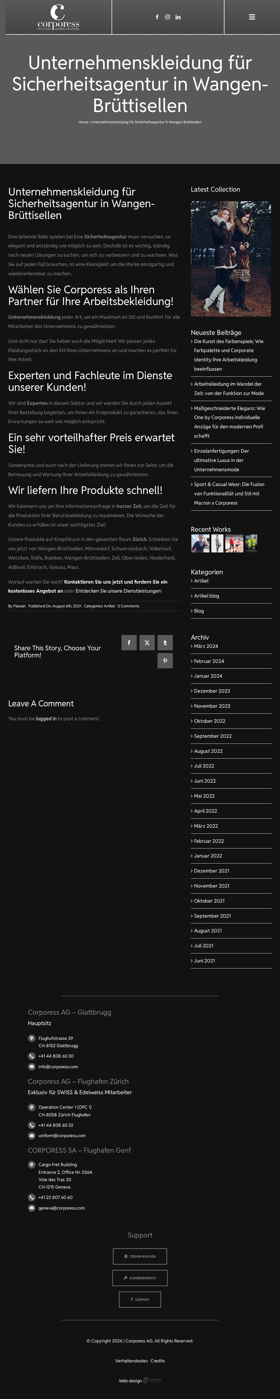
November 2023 (212, 706)
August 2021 (208, 930)
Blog (199, 611)
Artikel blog (206, 596)
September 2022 (213, 736)
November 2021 (211, 886)
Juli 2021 (203, 946)
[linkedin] (178, 16)
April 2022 (205, 811)
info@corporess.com (58, 1067)
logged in (46, 718)
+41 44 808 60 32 (56, 1125)
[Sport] (234, 543)
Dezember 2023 (212, 691)
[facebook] (157, 16)
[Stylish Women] (231, 203)
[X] (147, 643)
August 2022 (208, 751)
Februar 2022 (209, 841)
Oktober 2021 (209, 901)
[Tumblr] (165, 643)
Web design (131, 1381)
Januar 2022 (208, 856)
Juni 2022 (205, 781)
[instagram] (167, 16)
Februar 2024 (209, 661)
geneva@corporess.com (62, 1208)
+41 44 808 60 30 (56, 1056)
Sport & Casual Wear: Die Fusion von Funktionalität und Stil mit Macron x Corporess (229, 493)
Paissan (19, 606)
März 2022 (206, 826)
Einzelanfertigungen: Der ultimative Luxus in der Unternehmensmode (221, 460)
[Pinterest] (165, 661)
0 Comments (128, 606)
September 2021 (212, 916)
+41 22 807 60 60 (55, 1197)
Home (83, 122)
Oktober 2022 (209, 721)
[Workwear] (251, 543)
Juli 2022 (204, 766)
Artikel (109, 606)
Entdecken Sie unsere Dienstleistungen (118, 591)
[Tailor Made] (217, 543)
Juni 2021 (204, 961)
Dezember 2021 (211, 871)
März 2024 (206, 646)
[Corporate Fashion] (200, 543)
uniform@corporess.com (62, 1135)
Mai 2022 (204, 796)
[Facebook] (129, 643)
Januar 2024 (208, 676)
